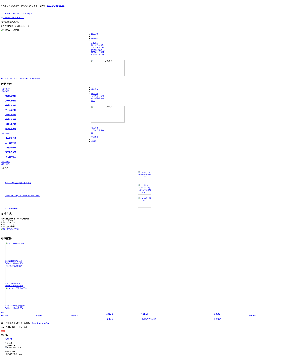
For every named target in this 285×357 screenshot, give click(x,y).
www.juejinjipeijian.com (55, 6)
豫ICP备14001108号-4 (40, 323)
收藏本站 (8, 14)
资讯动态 (94, 128)
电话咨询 (19, 263)
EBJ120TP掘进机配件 (13, 261)
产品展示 (13, 79)
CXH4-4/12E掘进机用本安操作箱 (18, 183)
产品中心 (94, 43)
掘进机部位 (95, 45)
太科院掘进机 (35, 79)
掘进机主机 (23, 79)
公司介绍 (94, 94)
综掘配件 (94, 38)
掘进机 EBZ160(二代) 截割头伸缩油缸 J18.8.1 (22, 196)
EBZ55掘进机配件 (12, 208)
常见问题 (152, 319)
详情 (7, 263)
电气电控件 (99, 54)
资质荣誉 (97, 98)
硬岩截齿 (74, 315)
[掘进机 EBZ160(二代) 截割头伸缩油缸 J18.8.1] (144, 189)
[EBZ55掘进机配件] (144, 202)
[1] (4, 312)
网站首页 (94, 34)
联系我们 (94, 141)
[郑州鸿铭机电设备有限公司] (12, 18)
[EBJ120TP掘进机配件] (17, 259)
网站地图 (16, 14)
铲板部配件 (97, 50)
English (29, 14)
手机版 (23, 14)
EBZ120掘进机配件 (12, 283)
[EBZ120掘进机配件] (17, 282)
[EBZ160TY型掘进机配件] (17, 304)
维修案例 (94, 89)
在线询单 (94, 137)
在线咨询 (12, 263)
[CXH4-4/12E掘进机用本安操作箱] (144, 176)
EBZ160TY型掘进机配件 (15, 306)
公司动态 (94, 130)
